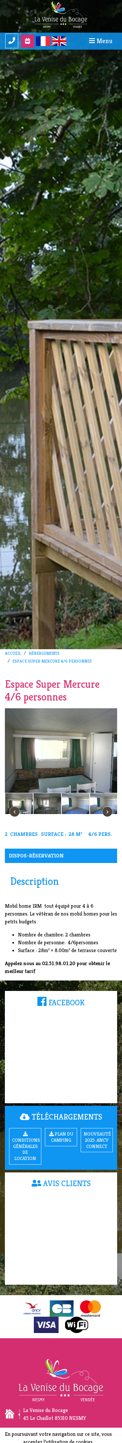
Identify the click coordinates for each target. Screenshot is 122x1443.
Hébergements (44, 653)
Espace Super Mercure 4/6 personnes (52, 661)
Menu (104, 41)
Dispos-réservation (36, 855)
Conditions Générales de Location (26, 1149)
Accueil (13, 653)
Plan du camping (62, 1137)
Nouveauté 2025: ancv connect (97, 1140)
